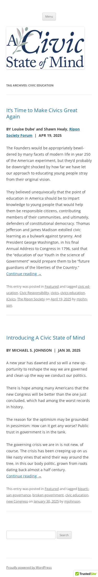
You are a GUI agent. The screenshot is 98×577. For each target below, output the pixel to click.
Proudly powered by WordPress (29, 567)
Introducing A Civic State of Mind (45, 337)
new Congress (17, 501)
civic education (76, 495)
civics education (72, 292)
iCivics (11, 299)
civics (55, 292)
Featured (52, 286)
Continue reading (24, 273)
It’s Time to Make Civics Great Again (41, 113)
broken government (48, 495)
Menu (49, 16)
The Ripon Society (31, 299)
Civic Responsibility (34, 292)
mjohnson (72, 501)
